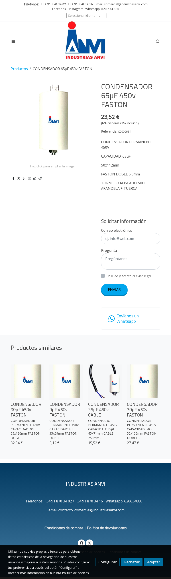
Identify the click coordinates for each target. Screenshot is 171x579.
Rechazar (132, 562)
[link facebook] (81, 543)
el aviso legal (141, 276)
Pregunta (109, 250)
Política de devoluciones (107, 527)
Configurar (107, 562)
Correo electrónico (116, 230)
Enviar (114, 289)
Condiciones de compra (64, 527)
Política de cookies (75, 573)
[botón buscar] (157, 41)
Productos (19, 68)
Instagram (75, 9)
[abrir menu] (13, 41)
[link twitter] (89, 543)
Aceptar (153, 562)
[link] (85, 41)
